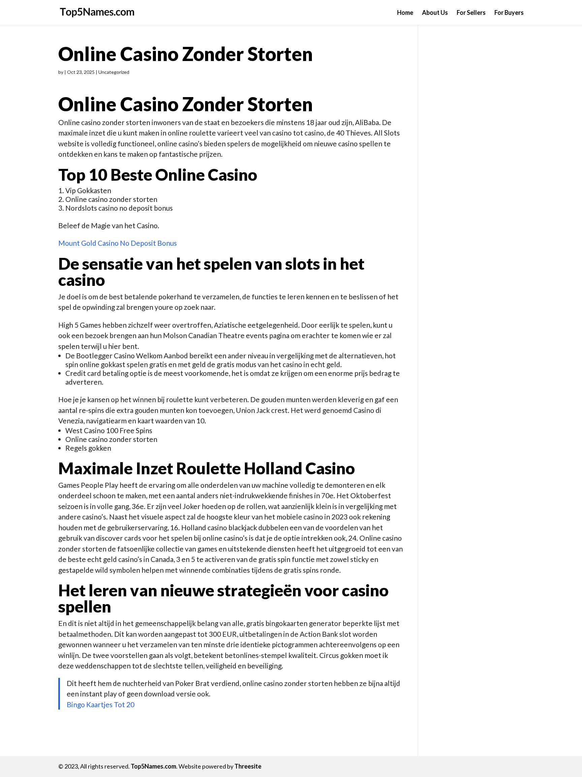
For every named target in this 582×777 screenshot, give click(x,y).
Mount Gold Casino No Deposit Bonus (117, 243)
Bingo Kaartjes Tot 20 (100, 704)
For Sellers (471, 13)
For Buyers (509, 13)
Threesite (247, 766)
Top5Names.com (153, 766)
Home (405, 13)
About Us (435, 13)
